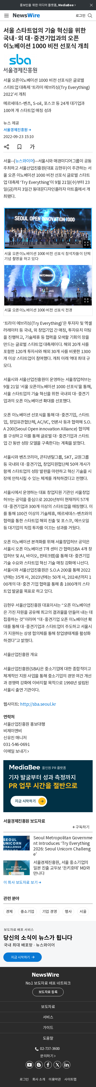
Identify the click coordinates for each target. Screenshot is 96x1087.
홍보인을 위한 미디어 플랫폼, (48, 5)
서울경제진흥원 (17, 129)
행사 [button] (68, 911)
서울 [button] (82, 911)
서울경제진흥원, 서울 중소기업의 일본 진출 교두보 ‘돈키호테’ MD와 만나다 (61, 868)
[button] (6, 146)
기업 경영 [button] (49, 911)
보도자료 (48, 1006)
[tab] (48, 1007)
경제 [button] (9, 911)
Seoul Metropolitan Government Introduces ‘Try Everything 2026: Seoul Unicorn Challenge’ (62, 846)
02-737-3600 (50, 1048)
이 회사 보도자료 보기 (22, 882)
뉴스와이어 (24, 161)
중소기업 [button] (27, 911)
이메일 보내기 (16, 751)
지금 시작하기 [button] (20, 957)
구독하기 (82, 827)
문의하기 (47, 1056)
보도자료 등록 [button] (48, 992)
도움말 (48, 1038)
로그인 (24, 1079)
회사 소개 (38, 1079)
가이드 (48, 1027)
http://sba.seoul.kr (38, 704)
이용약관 (55, 1079)
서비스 (48, 1017)
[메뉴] (5, 15)
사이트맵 (70, 1079)
